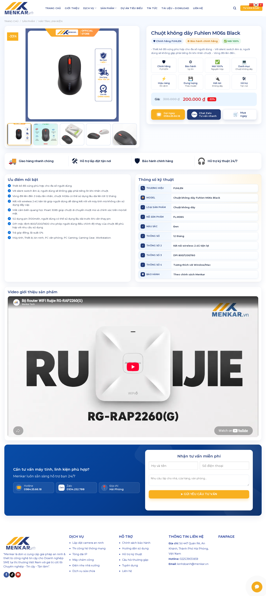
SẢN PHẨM (107, 8)
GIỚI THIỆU (72, 8)
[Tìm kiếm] (234, 8)
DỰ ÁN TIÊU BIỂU (132, 8)
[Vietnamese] (261, 4)
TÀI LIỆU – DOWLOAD (175, 8)
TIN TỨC (152, 8)
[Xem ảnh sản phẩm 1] (19, 134)
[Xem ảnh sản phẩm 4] (98, 134)
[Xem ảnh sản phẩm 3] (72, 134)
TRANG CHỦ (53, 8)
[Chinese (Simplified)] (251, 4)
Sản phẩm (28, 21)
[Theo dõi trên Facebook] (6, 575)
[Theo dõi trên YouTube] (18, 575)
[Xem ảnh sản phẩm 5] (124, 134)
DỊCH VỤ (88, 8)
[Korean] (256, 4)
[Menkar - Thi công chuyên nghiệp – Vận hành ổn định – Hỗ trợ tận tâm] (22, 8)
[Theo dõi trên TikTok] (12, 575)
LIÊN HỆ (198, 8)
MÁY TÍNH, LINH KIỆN (50, 21)
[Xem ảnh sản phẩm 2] (45, 134)
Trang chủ (11, 21)
